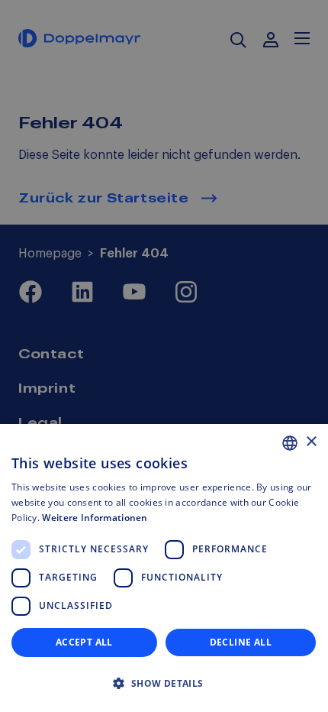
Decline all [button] (241, 642)
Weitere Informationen (94, 517)
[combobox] (289, 443)
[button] (164, 683)
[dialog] (164, 568)
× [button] (311, 442)
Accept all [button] (84, 642)
